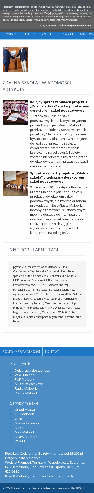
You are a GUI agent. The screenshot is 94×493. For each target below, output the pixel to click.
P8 (27, 307)
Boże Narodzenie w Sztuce (38, 298)
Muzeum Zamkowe (29, 384)
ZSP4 (22, 307)
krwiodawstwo (21, 285)
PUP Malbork (24, 379)
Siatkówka (55, 289)
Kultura (29, 34)
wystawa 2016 (32, 294)
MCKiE (68, 294)
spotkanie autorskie (24, 276)
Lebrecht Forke (72, 317)
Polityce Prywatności (67, 19)
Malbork (52, 267)
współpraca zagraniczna (49, 317)
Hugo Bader (68, 271)
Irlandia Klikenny (23, 303)
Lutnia (62, 303)
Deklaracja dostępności (32, 370)
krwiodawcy (60, 280)
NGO (54, 307)
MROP (66, 312)
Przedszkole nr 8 (40, 307)
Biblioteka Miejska (59, 276)
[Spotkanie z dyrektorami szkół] (15, 71)
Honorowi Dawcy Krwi (32, 280)
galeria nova (68, 289)
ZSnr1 (34, 285)
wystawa (18, 294)
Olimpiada (29, 317)
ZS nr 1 (43, 285)
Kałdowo (53, 285)
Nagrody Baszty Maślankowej (40, 312)
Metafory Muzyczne (45, 303)
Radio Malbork (26, 388)
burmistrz (30, 267)
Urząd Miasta (25, 409)
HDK (16, 280)
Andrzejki (64, 285)
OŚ (59, 312)
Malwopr (42, 267)
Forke (16, 321)
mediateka (43, 276)
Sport (46, 34)
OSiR (18, 418)
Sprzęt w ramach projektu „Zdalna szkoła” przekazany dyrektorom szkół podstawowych (59, 177)
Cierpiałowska (38, 271)
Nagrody (18, 312)
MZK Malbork (25, 432)
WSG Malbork (25, 375)
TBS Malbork (24, 414)
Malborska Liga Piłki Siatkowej (30, 289)
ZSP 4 (49, 280)
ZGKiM (20, 441)
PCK (73, 276)
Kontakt (52, 351)
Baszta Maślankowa (69, 307)
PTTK (16, 307)
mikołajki (71, 303)
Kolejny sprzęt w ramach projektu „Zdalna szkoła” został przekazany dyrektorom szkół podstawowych (59, 106)
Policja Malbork (26, 393)
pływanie (18, 267)
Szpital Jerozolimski (52, 294)
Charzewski (53, 271)
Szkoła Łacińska (27, 423)
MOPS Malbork (26, 436)
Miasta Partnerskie (66, 298)
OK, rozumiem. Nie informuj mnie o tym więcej (65, 25)
